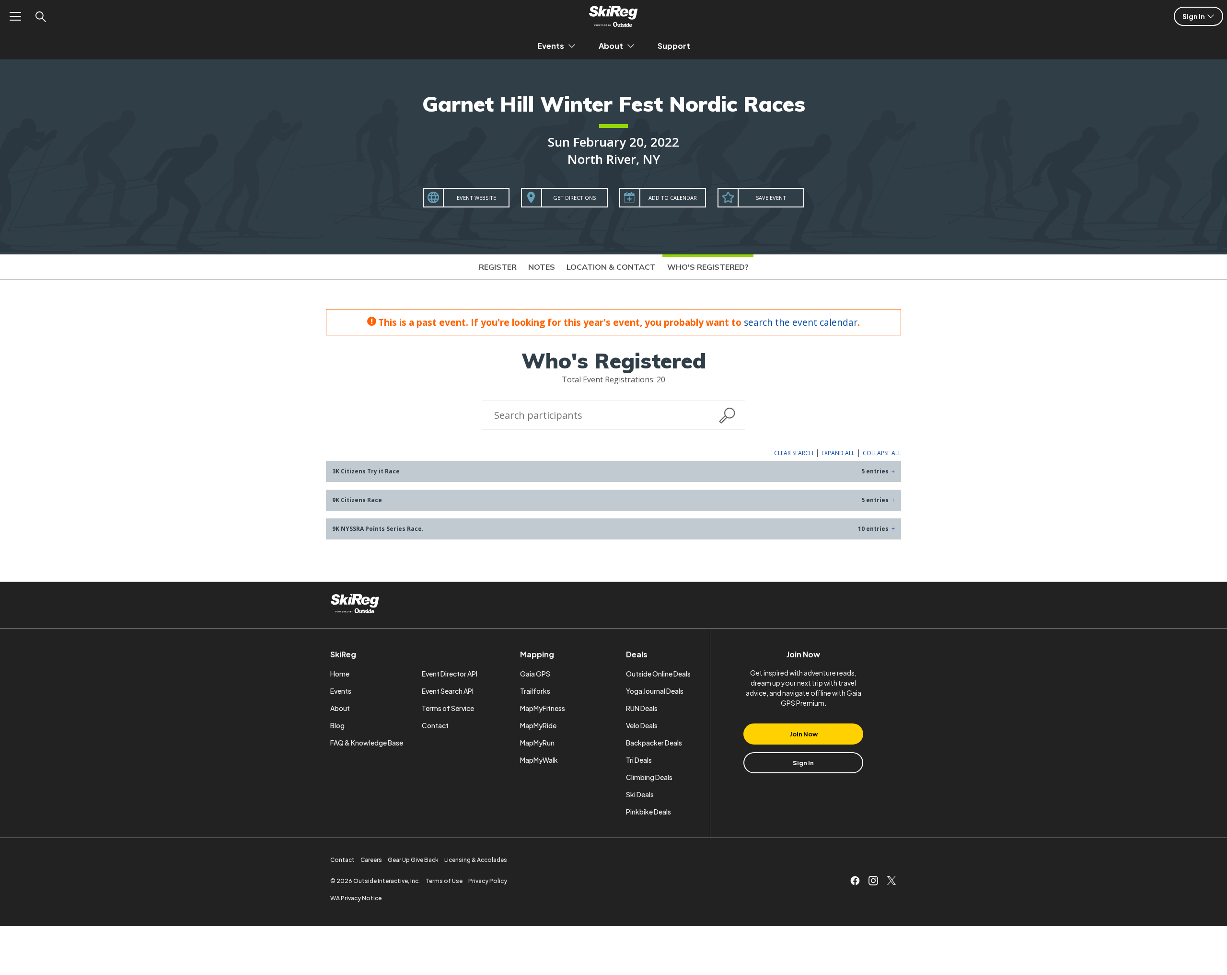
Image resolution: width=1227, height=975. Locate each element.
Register (498, 267)
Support (674, 46)
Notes (541, 267)
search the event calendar (800, 322)
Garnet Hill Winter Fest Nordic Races (613, 104)
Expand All (838, 453)
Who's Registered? (708, 267)
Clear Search (793, 453)
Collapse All (882, 453)
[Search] (40, 16)
